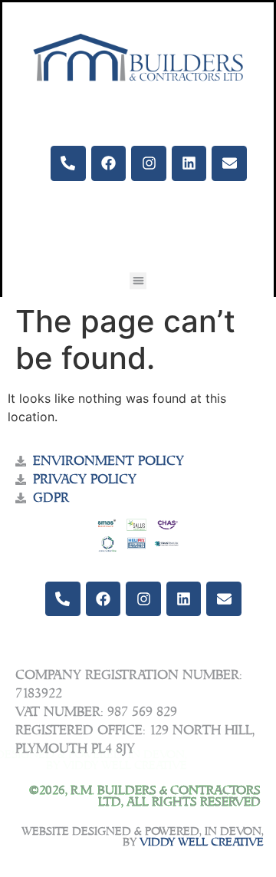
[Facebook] (109, 163)
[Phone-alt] (68, 163)
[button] (138, 281)
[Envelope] (229, 163)
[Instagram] (148, 163)
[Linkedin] (189, 163)
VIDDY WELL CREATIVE (202, 842)
